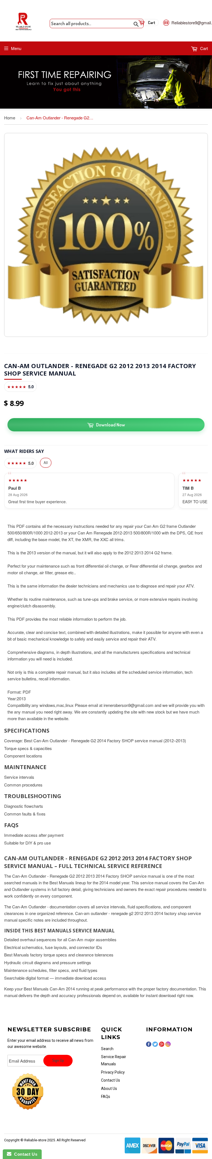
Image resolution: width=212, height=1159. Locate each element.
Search (107, 1049)
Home (9, 117)
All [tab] (46, 462)
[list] (106, 490)
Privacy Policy (113, 1072)
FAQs (105, 1096)
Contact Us (110, 1080)
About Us (109, 1088)
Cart (203, 48)
